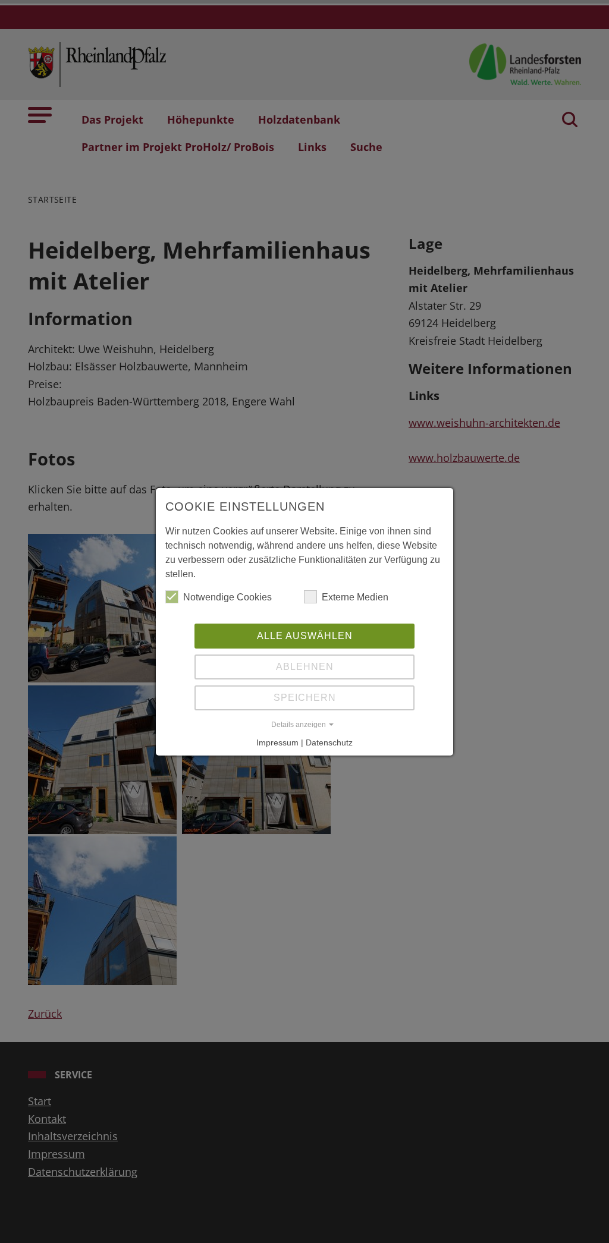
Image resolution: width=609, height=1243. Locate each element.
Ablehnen (305, 667)
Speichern (305, 698)
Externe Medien (355, 597)
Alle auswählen (305, 636)
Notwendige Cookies (227, 597)
